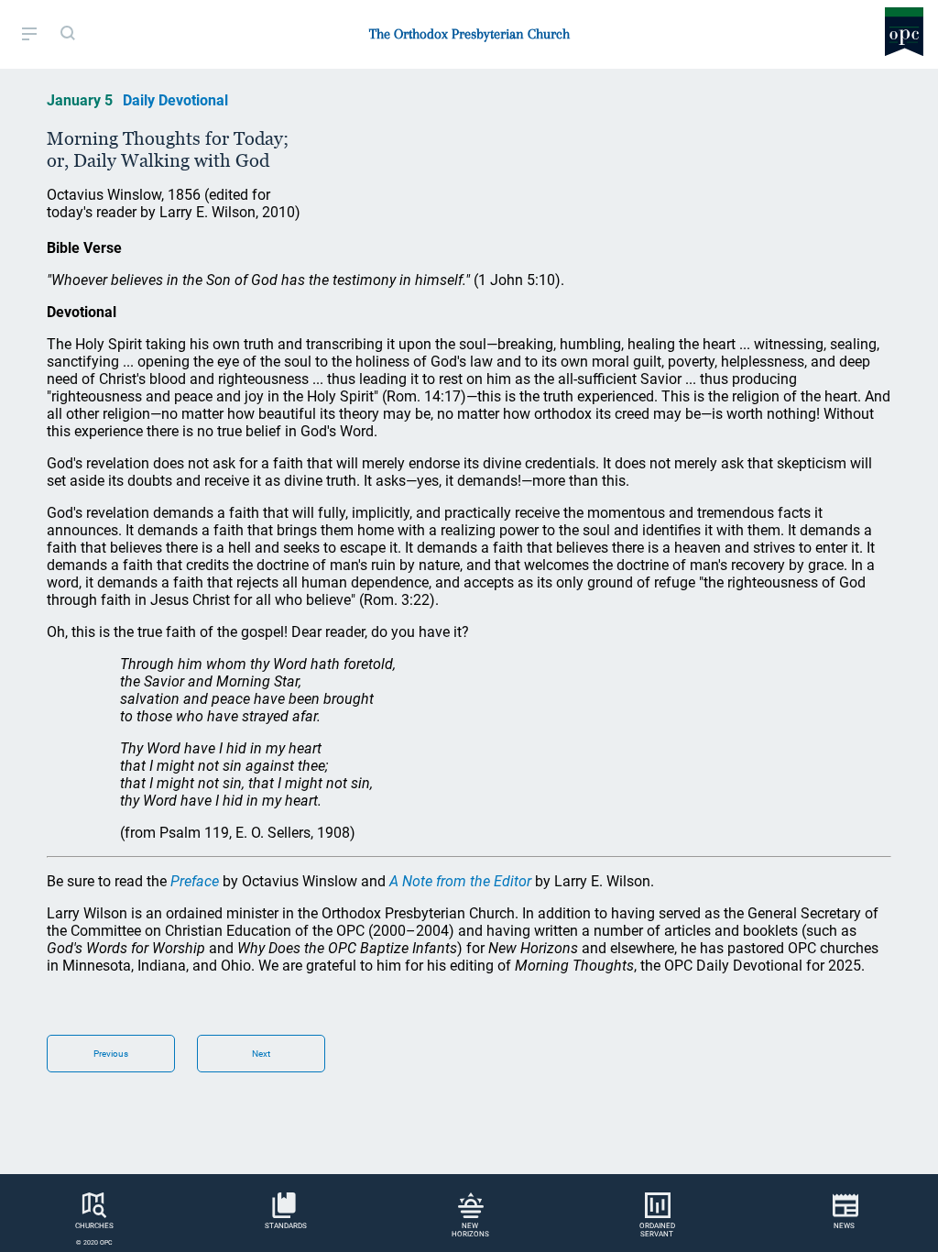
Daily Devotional (175, 100)
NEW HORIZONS (470, 1230)
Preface (194, 881)
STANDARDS (286, 1226)
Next (261, 1054)
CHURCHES (94, 1226)
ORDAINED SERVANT (657, 1230)
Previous (110, 1054)
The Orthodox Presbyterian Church (469, 34)
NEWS (844, 1226)
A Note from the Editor (460, 881)
